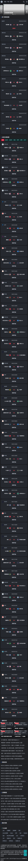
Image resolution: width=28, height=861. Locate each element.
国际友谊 (4, 32)
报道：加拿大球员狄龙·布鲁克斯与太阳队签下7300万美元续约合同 (13, 753)
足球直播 (1, 2)
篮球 (19, 830)
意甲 (3, 90)
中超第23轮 (17, 840)
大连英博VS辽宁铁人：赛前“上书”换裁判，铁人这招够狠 (13, 745)
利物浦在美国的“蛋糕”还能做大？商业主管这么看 (12, 750)
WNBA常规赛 (5, 833)
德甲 (21, 140)
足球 (3, 830)
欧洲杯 (10, 140)
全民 (17, 835)
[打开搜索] (24, 2)
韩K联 (5, 282)
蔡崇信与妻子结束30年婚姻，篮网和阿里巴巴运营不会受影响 (13, 758)
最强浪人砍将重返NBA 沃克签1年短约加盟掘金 (11, 756)
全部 (3, 140)
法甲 (25, 140)
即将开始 (14, 39)
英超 (5, 1)
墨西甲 (3, 21)
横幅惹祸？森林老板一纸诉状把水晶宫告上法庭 (11, 742)
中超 (8, 1)
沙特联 (3, 101)
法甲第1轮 (22, 835)
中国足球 (25, 833)
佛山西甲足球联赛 (10, 835)
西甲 (3, 113)
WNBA (5, 259)
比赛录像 (14, 830)
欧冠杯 (6, 140)
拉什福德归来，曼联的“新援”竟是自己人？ (10, 740)
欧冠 (11, 1)
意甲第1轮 (5, 840)
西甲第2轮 (11, 840)
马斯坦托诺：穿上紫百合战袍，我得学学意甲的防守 (12, 748)
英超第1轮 (9, 838)
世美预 (5, 628)
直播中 (14, 28)
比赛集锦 (8, 830)
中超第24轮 (19, 838)
